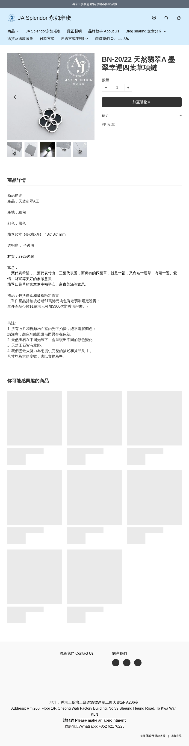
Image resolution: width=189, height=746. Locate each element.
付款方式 (47, 38)
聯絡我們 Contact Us (112, 38)
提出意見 (176, 735)
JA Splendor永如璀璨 (43, 31)
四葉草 (109, 125)
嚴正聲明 (74, 31)
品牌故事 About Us (103, 31)
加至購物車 (142, 102)
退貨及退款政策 (20, 38)
